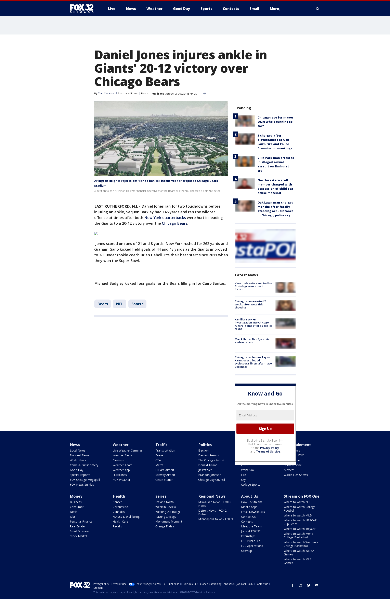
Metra (159, 465)
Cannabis (119, 512)
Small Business (80, 531)
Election (203, 450)
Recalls (117, 526)
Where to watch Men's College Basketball (298, 535)
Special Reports (80, 475)
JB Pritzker (205, 470)
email (317, 585)
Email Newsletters (253, 512)
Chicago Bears (174, 223)
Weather (121, 444)
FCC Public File (250, 541)
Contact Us (248, 516)
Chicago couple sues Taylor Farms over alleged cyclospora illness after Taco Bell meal (253, 362)
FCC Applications (252, 546)
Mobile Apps (249, 507)
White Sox (247, 470)
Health (119, 496)
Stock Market (78, 536)
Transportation (165, 450)
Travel (159, 455)
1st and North (164, 502)
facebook (292, 585)
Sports (137, 303)
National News (79, 455)
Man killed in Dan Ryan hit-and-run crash (252, 340)
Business (76, 502)
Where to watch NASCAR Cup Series (300, 522)
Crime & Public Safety (84, 465)
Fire (243, 475)
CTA (158, 460)
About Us (249, 496)
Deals (73, 512)
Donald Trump (207, 465)
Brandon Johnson (209, 475)
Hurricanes (120, 475)
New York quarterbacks (165, 217)
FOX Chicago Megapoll (85, 480)
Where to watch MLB (298, 515)
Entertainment (297, 444)
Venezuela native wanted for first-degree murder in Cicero (253, 286)
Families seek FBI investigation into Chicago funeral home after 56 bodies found (253, 324)
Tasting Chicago (166, 516)
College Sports (250, 484)
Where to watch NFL (297, 502)
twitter (309, 585)
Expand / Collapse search (317, 9)
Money (76, 496)
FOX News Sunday (82, 484)
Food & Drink (292, 465)
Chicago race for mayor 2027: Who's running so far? (275, 121)
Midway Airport (165, 475)
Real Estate (77, 526)
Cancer (117, 502)
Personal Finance (81, 521)
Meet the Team (251, 526)
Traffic (161, 444)
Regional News (211, 496)
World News (78, 460)
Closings (118, 460)
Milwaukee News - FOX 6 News (214, 504)
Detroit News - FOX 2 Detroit (212, 512)
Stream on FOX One (302, 496)
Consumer (76, 507)
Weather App (121, 470)
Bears (144, 93)
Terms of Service (268, 451)
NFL (119, 303)
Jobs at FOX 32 (251, 531)
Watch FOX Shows (296, 475)
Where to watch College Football (299, 508)
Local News (77, 450)
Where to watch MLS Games (297, 561)
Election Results (208, 455)
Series (160, 496)
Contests (247, 521)
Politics (205, 444)
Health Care (120, 521)
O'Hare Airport (164, 470)
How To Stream (251, 502)
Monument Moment (168, 521)
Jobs (73, 516)
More (274, 8)
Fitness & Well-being (126, 516)
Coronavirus (121, 507)
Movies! (289, 470)
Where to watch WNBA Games (299, 552)
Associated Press (128, 93)
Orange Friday (164, 526)
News (75, 444)
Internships (248, 536)
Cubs (244, 465)
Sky (243, 480)
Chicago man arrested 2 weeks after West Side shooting (250, 304)
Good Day (76, 470)
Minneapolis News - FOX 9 (215, 519)
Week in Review (165, 507)
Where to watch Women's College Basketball (301, 544)
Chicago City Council (211, 480)
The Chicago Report (211, 460)
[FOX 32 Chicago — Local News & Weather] (83, 9)
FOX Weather (121, 480)
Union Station (164, 480)
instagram (300, 585)
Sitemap (246, 551)
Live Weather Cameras (128, 450)
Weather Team (122, 465)
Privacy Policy (269, 448)
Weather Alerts (122, 455)
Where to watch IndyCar (299, 529)
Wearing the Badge (168, 512)
